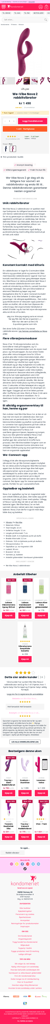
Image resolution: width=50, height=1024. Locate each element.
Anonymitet (32, 1)
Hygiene (8, 600)
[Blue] (6, 149)
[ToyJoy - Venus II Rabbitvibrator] (25, 800)
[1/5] (8, 819)
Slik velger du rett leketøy (25, 964)
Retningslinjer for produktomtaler (25, 923)
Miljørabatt (25, 945)
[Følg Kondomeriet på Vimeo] (33, 865)
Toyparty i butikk (25, 948)
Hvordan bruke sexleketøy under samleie (25, 988)
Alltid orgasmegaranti (15, 170)
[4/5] (41, 819)
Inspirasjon (25, 926)
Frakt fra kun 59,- (38, 170)
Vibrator (9, 522)
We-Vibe (19, 522)
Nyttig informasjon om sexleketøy (25, 967)
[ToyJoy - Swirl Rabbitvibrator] (8, 757)
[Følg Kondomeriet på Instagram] (11, 865)
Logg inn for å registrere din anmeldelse (25, 694)
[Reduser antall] (5, 121)
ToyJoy (8, 778)
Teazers (8, 822)
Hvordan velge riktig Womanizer (25, 985)
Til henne (6, 13)
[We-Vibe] (25, 91)
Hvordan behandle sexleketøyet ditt (25, 970)
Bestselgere (38, 13)
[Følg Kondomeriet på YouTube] (28, 865)
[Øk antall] (14, 121)
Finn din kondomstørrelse (25, 976)
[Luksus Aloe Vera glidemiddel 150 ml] (41, 579)
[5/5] (25, 641)
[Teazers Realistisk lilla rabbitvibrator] (8, 800)
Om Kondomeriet (25, 936)
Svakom (25, 778)
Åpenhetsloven (25, 917)
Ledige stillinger (25, 954)
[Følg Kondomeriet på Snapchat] (17, 865)
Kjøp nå (8, 615)
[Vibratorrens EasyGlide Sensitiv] (25, 623)
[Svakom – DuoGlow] (25, 757)
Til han (17, 13)
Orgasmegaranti (25, 939)
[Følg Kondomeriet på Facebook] (22, 865)
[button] (2, 52)
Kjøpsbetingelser (25, 911)
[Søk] (45, 19)
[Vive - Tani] (41, 800)
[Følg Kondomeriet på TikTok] (25, 870)
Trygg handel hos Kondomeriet (24, 942)
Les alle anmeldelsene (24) (25, 742)
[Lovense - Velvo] (41, 757)
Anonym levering (24, 165)
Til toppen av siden (25, 1021)
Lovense (41, 778)
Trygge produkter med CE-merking (25, 951)
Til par (27, 13)
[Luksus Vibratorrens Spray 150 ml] (8, 579)
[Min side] (41, 7)
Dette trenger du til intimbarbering (25, 979)
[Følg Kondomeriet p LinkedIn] (38, 865)
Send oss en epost (25, 888)
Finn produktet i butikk (13, 157)
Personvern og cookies (25, 914)
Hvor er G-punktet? (25, 982)
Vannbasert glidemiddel (27, 600)
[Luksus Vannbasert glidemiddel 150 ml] (25, 579)
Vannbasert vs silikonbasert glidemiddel (25, 973)
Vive (41, 822)
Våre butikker (25, 908)
